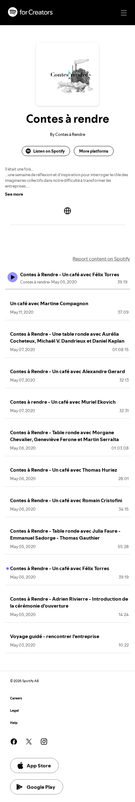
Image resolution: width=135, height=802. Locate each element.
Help (14, 723)
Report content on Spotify (101, 258)
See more (14, 194)
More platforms (93, 151)
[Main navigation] (123, 13)
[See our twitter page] (29, 741)
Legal (14, 710)
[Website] (67, 211)
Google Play (41, 786)
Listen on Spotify (49, 151)
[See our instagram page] (44, 741)
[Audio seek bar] (67, 289)
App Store (39, 765)
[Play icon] (13, 277)
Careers (16, 698)
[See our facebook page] (14, 741)
